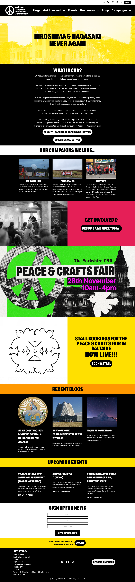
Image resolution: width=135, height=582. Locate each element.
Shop (105, 10)
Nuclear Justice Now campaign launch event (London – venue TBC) (31, 477)
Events (73, 10)
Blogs (36, 10)
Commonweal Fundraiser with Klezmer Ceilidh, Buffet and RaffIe (101, 477)
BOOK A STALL (101, 364)
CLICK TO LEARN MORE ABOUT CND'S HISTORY (67, 132)
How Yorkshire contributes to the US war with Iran (67, 434)
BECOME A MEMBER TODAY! (101, 228)
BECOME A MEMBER (103, 562)
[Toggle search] (104, 2)
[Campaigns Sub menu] (130, 10)
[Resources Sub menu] (97, 10)
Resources (87, 10)
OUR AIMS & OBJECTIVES (67, 139)
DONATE (127, 2)
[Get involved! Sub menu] (64, 10)
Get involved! (52, 10)
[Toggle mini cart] (121, 2)
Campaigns (120, 10)
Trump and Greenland (99, 430)
